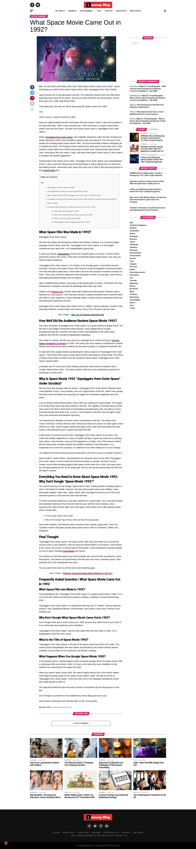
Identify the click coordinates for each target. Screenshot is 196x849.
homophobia (68, 551)
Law (131, 278)
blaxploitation (64, 254)
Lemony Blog (49, 170)
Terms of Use (83, 833)
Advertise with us (111, 833)
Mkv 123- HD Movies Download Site (87, 314)
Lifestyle (109, 11)
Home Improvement (137, 272)
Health (132, 270)
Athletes (133, 228)
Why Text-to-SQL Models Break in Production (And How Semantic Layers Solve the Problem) (148, 199)
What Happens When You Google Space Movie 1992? (72, 222)
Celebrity (133, 247)
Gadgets (133, 264)
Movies (132, 286)
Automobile (134, 231)
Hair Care (133, 267)
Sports (132, 303)
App (131, 223)
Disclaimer (96, 833)
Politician (133, 294)
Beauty (132, 234)
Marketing (134, 283)
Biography (134, 236)
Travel (132, 308)
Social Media (135, 300)
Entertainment (86, 11)
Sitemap (56, 833)
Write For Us (135, 11)
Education (134, 250)
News (132, 292)
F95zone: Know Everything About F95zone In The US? (87, 573)
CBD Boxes (134, 245)
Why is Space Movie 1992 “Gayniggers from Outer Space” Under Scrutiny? (74, 195)
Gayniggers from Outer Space (58, 137)
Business (72, 11)
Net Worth (60, 11)
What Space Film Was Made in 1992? (61, 187)
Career (132, 242)
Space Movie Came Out (63, 707)
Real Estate (121, 11)
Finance (133, 258)
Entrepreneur (135, 256)
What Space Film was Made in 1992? (66, 211)
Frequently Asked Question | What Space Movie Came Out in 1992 (72, 207)
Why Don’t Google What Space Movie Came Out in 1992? (73, 215)
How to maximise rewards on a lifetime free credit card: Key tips (99, 836)
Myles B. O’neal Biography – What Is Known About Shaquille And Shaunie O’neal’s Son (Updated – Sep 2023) (148, 88)
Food (132, 261)
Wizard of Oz (57, 291)
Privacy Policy (68, 833)
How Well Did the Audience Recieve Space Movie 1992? (68, 191)
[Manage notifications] (6, 843)
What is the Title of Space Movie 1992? (67, 218)
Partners (126, 833)
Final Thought (53, 203)
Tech (99, 11)
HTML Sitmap (137, 833)
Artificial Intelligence (138, 225)
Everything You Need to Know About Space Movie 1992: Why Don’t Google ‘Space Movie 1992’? (82, 199)
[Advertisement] (148, 62)
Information (134, 275)
